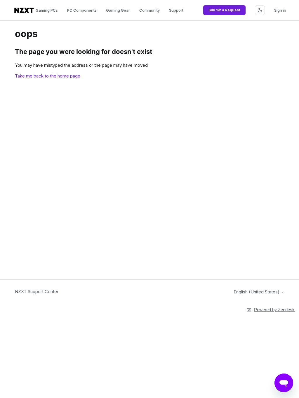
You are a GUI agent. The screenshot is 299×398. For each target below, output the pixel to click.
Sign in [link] (280, 10)
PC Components (82, 10)
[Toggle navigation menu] (260, 10)
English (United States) (257, 291)
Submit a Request (224, 10)
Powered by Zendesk (274, 309)
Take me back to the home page (47, 76)
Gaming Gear (118, 10)
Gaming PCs (47, 10)
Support (176, 10)
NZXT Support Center (36, 291)
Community (149, 10)
